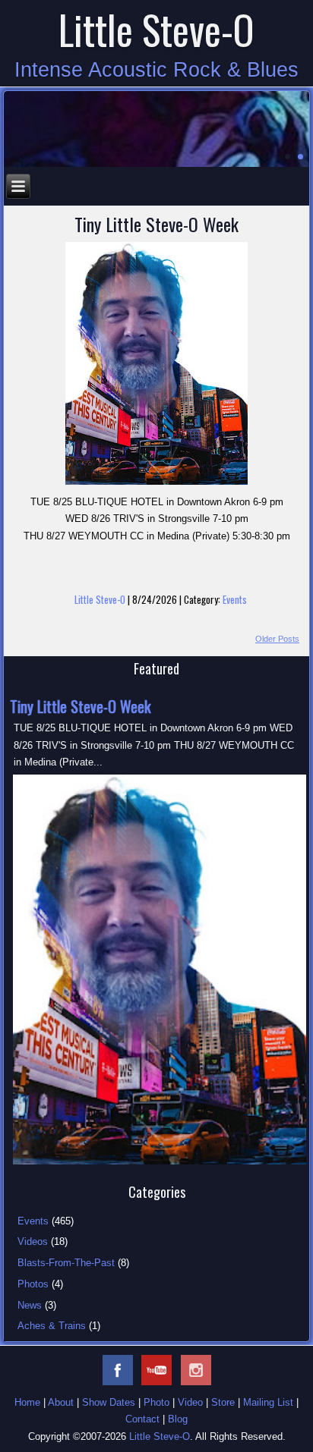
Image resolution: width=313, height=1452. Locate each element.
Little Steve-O (156, 29)
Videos (32, 1241)
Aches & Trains (51, 1325)
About (61, 1402)
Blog (178, 1419)
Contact (142, 1419)
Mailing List (268, 1402)
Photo (156, 1402)
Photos (33, 1284)
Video (190, 1402)
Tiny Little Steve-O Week (156, 223)
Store (223, 1402)
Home (27, 1402)
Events (235, 599)
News (29, 1305)
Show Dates (108, 1402)
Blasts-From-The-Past (66, 1262)
